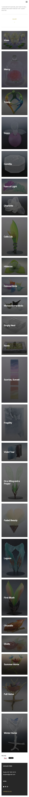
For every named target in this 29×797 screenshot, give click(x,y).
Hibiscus (8, 266)
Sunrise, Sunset (12, 379)
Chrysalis (8, 625)
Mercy (7, 69)
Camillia (8, 164)
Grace (7, 133)
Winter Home (10, 733)
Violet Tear (9, 452)
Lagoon (7, 558)
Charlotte (8, 205)
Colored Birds (10, 286)
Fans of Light (10, 186)
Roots (7, 345)
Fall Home (9, 694)
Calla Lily (8, 236)
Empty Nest (9, 325)
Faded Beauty (10, 520)
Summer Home (11, 664)
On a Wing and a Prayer (12, 482)
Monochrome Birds (13, 305)
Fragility (8, 422)
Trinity (7, 102)
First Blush (9, 597)
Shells (7, 643)
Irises (6, 40)
